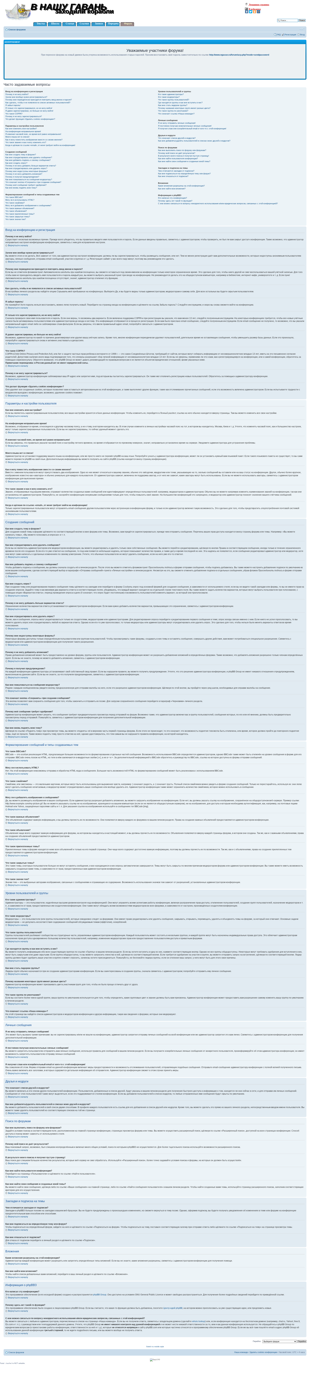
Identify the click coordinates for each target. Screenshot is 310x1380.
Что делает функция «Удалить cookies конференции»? (30, 119)
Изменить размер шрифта (302, 28)
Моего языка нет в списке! (17, 137)
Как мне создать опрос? (16, 163)
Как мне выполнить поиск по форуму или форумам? (182, 150)
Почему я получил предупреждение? (22, 177)
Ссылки (84, 23)
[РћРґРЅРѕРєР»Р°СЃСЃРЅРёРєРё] (254, 11)
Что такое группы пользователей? (173, 100)
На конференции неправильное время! (23, 131)
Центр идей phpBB (172, 1308)
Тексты (41, 23)
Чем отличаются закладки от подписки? (176, 171)
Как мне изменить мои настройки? (21, 128)
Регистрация (290, 35)
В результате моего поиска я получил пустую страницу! (183, 156)
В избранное (254, 9)
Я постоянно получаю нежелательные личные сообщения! (185, 126)
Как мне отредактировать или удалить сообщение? (28, 157)
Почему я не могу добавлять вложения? (23, 174)
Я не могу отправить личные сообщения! (177, 123)
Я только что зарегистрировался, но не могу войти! (28, 108)
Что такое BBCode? (14, 197)
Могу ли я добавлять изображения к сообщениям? (28, 205)
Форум (128, 23)
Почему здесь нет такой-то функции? (175, 201)
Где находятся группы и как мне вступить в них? (180, 102)
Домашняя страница (258, 4)
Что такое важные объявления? (19, 208)
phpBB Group (99, 1294)
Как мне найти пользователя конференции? (178, 158)
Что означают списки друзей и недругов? (177, 138)
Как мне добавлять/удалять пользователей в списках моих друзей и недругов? (194, 141)
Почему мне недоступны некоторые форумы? (26, 171)
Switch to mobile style (155, 1347)
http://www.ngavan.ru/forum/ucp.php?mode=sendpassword (239, 55)
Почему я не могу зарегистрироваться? (23, 116)
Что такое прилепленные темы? (19, 214)
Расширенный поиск (296, 23)
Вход (302, 35)
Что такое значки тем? (15, 219)
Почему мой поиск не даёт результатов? (176, 153)
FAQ (279, 35)
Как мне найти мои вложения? (171, 189)
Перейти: (257, 1341)
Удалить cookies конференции (263, 1352)
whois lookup (198, 1321)
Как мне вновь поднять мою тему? (21, 188)
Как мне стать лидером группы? (172, 105)
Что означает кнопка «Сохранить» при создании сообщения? (33, 182)
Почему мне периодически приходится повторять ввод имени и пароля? (38, 100)
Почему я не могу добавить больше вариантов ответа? (30, 166)
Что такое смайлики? (15, 203)
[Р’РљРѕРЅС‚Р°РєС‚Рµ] (246, 11)
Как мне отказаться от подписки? (173, 176)
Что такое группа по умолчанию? (173, 111)
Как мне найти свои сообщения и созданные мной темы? (184, 161)
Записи (99, 23)
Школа (55, 23)
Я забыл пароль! (12, 105)
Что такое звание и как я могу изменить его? (25, 142)
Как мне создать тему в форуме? (20, 154)
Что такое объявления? (16, 211)
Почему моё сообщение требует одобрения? (25, 185)
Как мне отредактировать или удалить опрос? (26, 168)
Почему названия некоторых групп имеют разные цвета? (184, 108)
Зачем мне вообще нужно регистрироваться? (26, 97)
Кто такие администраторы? (171, 94)
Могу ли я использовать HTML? (19, 200)
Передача (113, 23)
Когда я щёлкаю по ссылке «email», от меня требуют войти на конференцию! (40, 145)
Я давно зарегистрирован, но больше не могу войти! (29, 111)
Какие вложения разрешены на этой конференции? (181, 186)
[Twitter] (250, 11)
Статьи (70, 23)
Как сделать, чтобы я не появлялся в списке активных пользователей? (37, 102)
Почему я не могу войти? (17, 94)
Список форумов (17, 30)
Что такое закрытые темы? (17, 217)
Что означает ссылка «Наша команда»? (176, 114)
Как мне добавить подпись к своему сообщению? (28, 160)
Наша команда (241, 1352)
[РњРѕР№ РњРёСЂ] (258, 11)
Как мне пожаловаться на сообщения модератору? (28, 179)
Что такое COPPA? (13, 114)
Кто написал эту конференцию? (172, 198)
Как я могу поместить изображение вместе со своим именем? (33, 140)
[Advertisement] (155, 70)
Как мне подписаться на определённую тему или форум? (184, 173)
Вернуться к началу (18, 245)
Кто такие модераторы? (169, 97)
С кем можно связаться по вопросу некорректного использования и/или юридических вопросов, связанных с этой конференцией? (218, 203)
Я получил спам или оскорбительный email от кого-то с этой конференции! (192, 128)
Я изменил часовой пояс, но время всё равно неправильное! (33, 134)
